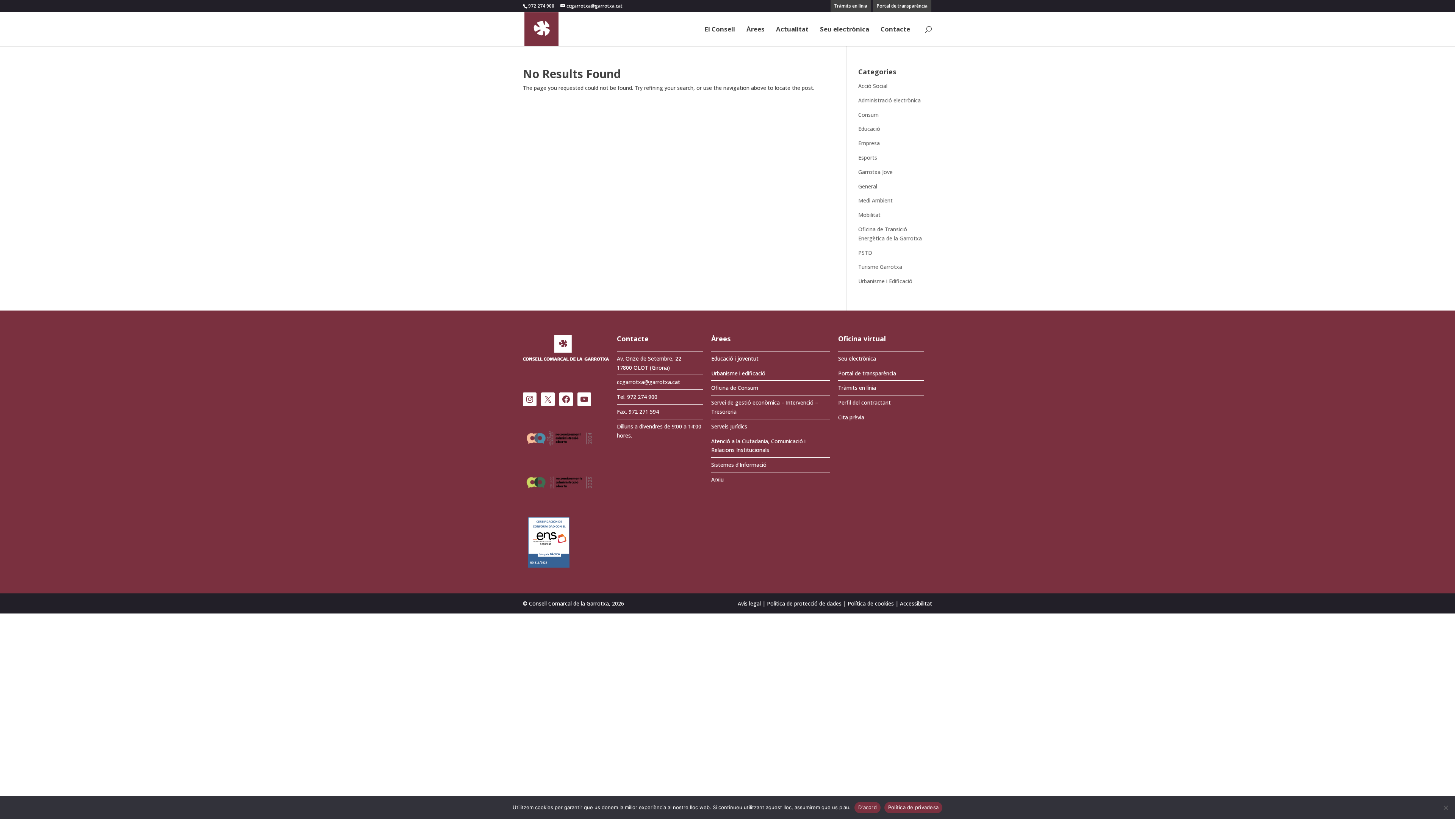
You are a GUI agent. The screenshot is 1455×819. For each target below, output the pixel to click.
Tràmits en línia (850, 6)
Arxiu (717, 479)
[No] (1445, 807)
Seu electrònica (844, 30)
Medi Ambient (875, 200)
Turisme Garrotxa (880, 266)
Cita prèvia (851, 417)
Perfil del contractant (864, 402)
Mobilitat (869, 214)
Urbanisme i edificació (738, 373)
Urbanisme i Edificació (885, 281)
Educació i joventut (735, 358)
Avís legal (749, 603)
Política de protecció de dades (804, 603)
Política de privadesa (913, 807)
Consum (868, 114)
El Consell (720, 30)
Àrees (755, 30)
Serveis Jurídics (729, 426)
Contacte (895, 30)
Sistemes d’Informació (739, 464)
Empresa (869, 143)
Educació (869, 128)
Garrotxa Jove (875, 172)
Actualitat (792, 30)
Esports (867, 157)
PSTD (865, 252)
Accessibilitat (916, 603)
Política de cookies (871, 603)
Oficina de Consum (734, 387)
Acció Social (872, 85)
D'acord (867, 807)
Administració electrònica (889, 100)
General (867, 186)
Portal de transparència (902, 6)
